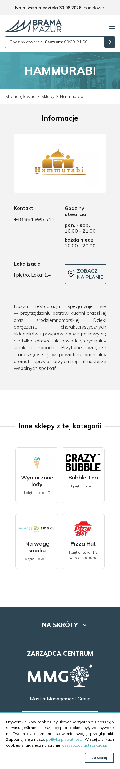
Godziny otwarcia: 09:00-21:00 (48, 41)
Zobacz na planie (90, 274)
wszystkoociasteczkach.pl (84, 745)
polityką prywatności (64, 739)
